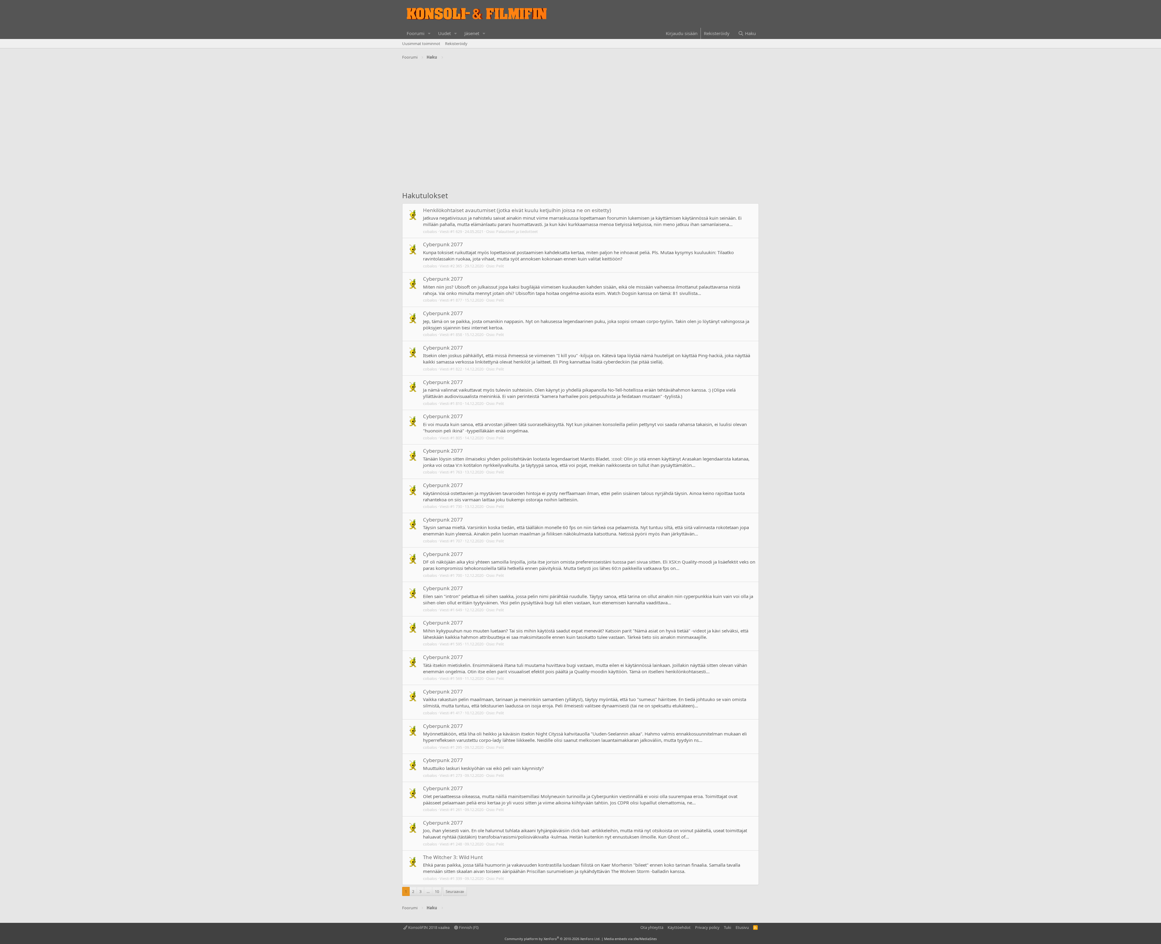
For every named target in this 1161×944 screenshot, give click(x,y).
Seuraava (454, 891)
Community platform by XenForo (552, 938)
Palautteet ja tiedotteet (517, 231)
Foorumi (415, 33)
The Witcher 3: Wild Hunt (453, 857)
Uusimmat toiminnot (421, 43)
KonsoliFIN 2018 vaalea (428, 927)
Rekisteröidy (456, 43)
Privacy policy (707, 927)
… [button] (428, 891)
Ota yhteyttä (651, 927)
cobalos (430, 231)
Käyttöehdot (679, 927)
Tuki (727, 927)
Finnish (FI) (468, 927)
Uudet (444, 33)
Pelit (500, 266)
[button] (429, 33)
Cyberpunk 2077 (443, 244)
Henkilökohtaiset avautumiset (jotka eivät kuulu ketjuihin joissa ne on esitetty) (517, 210)
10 (437, 891)
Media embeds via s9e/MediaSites (630, 938)
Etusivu (742, 927)
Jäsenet (471, 33)
